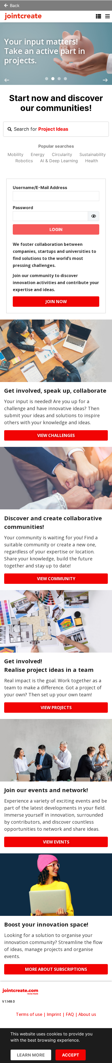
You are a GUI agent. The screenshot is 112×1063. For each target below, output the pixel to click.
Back (15, 5)
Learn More (31, 1055)
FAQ (70, 1014)
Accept (70, 1055)
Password (23, 207)
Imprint (54, 1014)
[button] (46, 78)
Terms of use (29, 1014)
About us (87, 1014)
